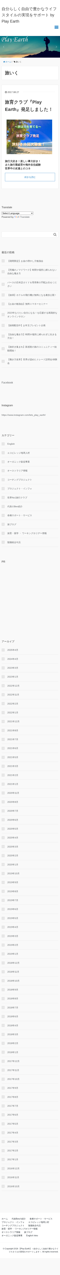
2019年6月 (12, 909)
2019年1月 (12, 954)
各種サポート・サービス (19, 515)
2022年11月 (13, 694)
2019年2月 (12, 945)
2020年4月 (12, 837)
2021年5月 (12, 757)
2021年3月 (12, 766)
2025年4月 (12, 650)
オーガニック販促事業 (18, 461)
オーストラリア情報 (17, 470)
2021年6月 (12, 748)
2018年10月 (13, 980)
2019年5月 (12, 918)
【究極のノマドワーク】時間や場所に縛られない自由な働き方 (32, 272)
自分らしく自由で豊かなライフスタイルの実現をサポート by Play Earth (29, 15)
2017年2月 (12, 1150)
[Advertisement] (30, 596)
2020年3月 (12, 846)
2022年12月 (13, 685)
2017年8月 (12, 1097)
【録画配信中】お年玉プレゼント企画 (26, 325)
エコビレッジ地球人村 (18, 453)
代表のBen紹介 (15, 506)
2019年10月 (13, 873)
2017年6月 (12, 1114)
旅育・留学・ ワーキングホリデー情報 (20, 1229)
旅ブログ (11, 524)
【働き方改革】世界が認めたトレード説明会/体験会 (32, 361)
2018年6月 (12, 1016)
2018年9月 (12, 989)
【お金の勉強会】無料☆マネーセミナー (27, 304)
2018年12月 (13, 963)
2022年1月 (12, 712)
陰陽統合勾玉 (14, 542)
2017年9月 (12, 1088)
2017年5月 (12, 1123)
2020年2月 (12, 855)
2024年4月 (12, 659)
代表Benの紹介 (19, 1219)
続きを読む (30, 177)
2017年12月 (13, 1061)
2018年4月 (12, 1025)
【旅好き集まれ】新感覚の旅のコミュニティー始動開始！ (32, 349)
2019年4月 (12, 927)
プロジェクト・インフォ (19, 488)
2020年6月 (12, 820)
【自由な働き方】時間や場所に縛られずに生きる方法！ (32, 336)
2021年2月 (12, 775)
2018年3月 (12, 1034)
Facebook (7, 382)
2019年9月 (12, 882)
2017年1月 (12, 1159)
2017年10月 (13, 1079)
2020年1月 (12, 864)
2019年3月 (12, 936)
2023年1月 (12, 676)
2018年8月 (12, 998)
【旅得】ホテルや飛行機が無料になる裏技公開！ (32, 295)
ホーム (5, 1219)
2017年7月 (12, 1106)
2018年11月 (13, 971)
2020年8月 (12, 802)
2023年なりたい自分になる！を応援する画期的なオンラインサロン (32, 314)
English (11, 444)
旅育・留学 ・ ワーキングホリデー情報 (27, 533)
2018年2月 (12, 1043)
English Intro (32, 1235)
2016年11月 (13, 1177)
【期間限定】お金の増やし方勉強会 (25, 261)
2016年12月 (13, 1168)
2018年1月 (12, 1052)
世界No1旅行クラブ (17, 497)
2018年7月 (12, 1007)
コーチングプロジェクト (19, 479)
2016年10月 (13, 1186)
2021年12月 (13, 721)
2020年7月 (12, 811)
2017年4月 (12, 1132)
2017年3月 (12, 1141)
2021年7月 (12, 739)
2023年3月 (12, 668)
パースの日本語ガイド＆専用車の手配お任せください (32, 284)
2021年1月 (12, 784)
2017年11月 (13, 1070)
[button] (3, 47)
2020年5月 (12, 828)
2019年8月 (12, 891)
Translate (25, 217)
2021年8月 (12, 730)
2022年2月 (12, 703)
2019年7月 (12, 900)
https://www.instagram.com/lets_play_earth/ (24, 415)
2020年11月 (13, 793)
